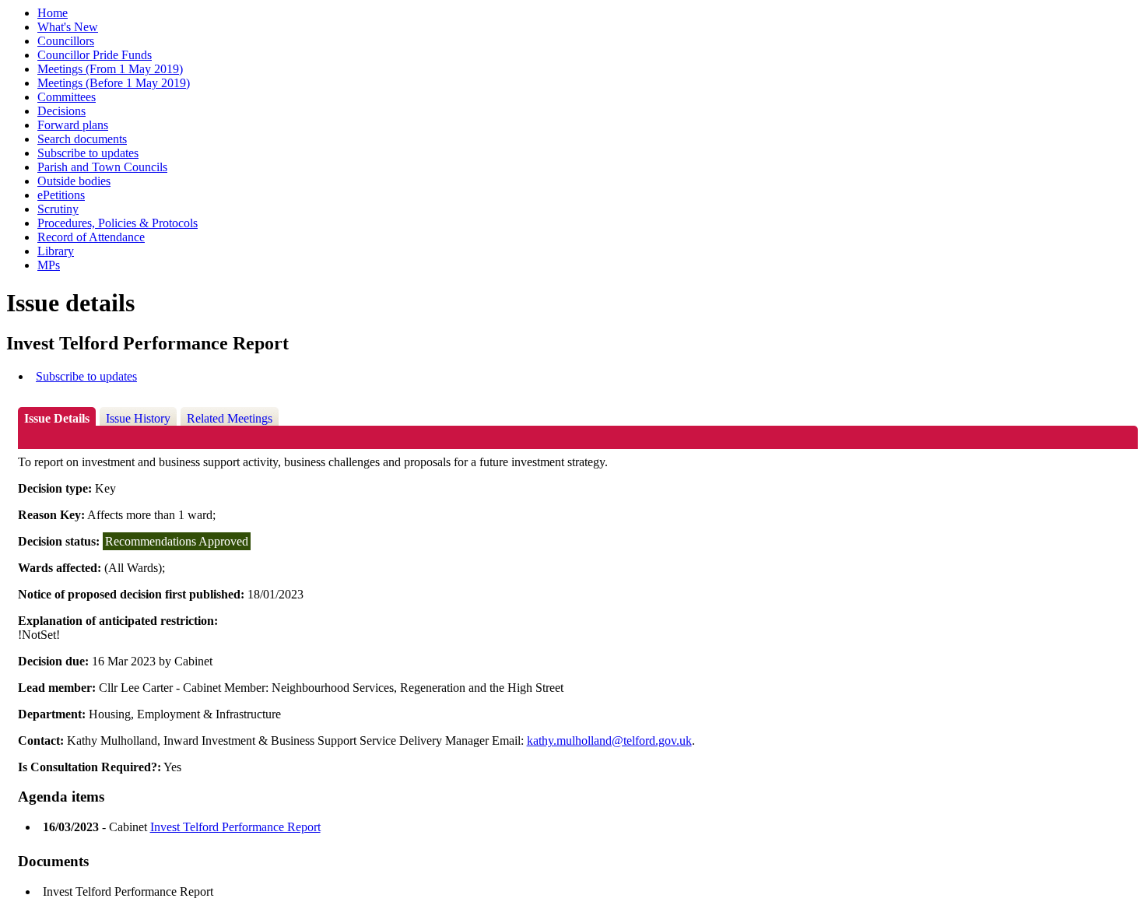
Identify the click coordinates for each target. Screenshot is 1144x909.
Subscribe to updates (88, 153)
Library (55, 251)
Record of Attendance (91, 237)
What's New (67, 26)
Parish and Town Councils (102, 167)
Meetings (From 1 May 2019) (110, 68)
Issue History (138, 418)
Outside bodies (74, 181)
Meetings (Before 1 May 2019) (113, 82)
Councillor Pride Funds (94, 54)
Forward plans (72, 125)
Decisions (61, 111)
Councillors (65, 40)
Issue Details (56, 418)
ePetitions (61, 195)
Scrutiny (58, 209)
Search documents (82, 139)
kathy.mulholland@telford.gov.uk (609, 740)
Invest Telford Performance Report (235, 827)
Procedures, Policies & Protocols (117, 223)
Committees (66, 97)
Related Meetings (229, 418)
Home (52, 12)
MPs (48, 265)
